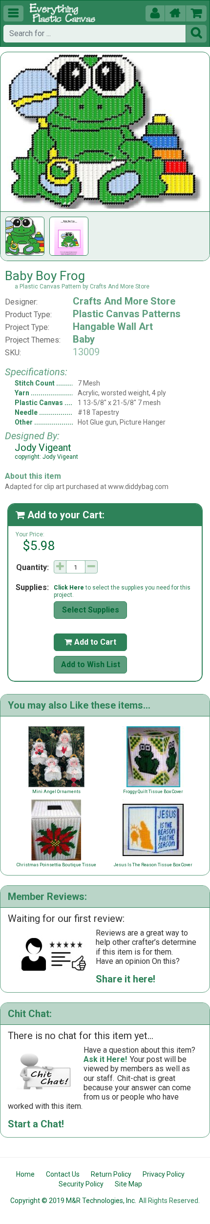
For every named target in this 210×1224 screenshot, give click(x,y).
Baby (84, 339)
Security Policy (81, 1184)
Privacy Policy (164, 1174)
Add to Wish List (90, 664)
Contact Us (63, 1174)
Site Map (128, 1184)
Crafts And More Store (124, 301)
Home (25, 1174)
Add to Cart (90, 642)
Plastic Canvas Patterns (127, 314)
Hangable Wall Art (113, 326)
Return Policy (111, 1174)
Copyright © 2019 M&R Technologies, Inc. (73, 1200)
